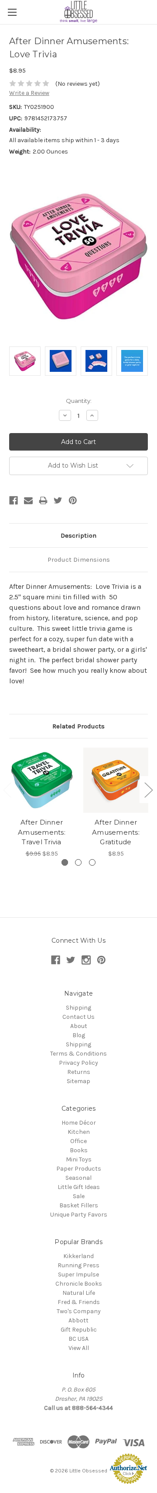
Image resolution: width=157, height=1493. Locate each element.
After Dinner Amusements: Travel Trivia (41, 832)
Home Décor (78, 1122)
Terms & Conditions (78, 1053)
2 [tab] (78, 862)
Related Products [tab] (78, 726)
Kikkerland (78, 1256)
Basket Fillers (78, 1205)
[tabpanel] (42, 803)
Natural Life (78, 1293)
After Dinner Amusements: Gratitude (116, 832)
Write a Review (29, 93)
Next (148, 789)
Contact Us (78, 1017)
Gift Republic (79, 1329)
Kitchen (79, 1132)
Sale (79, 1196)
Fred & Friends (79, 1302)
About (78, 1026)
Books (79, 1150)
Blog (78, 1035)
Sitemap (78, 1081)
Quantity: (79, 400)
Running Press (78, 1265)
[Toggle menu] (12, 12)
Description (78, 535)
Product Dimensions (79, 559)
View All (78, 1348)
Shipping (78, 1007)
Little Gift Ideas (79, 1187)
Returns (78, 1072)
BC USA (78, 1339)
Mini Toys (79, 1159)
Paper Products (78, 1168)
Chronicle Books (78, 1283)
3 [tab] (92, 862)
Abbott (78, 1320)
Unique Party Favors (78, 1214)
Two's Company (79, 1311)
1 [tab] (64, 862)
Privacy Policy (78, 1062)
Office (78, 1141)
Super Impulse (78, 1274)
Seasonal (78, 1178)
